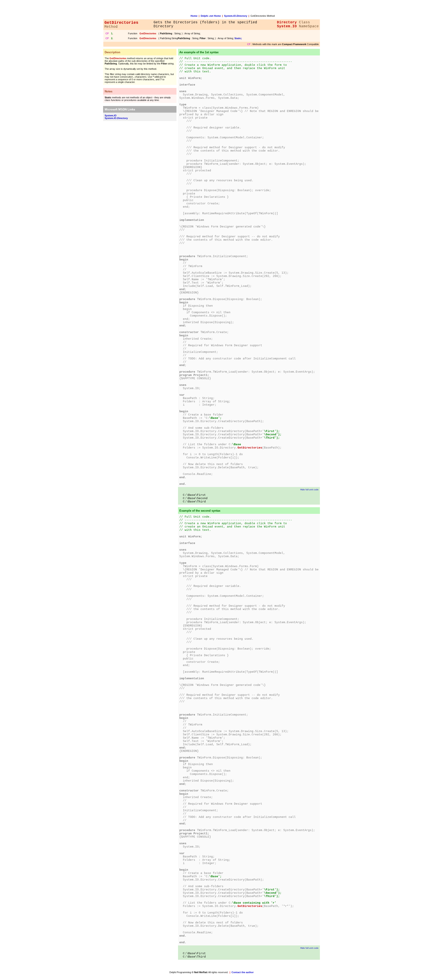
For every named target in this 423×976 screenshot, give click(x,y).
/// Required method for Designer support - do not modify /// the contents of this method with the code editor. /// (232, 151)
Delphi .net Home (211, 16)
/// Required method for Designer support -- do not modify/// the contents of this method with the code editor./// (229, 240)
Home (194, 16)
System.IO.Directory (235, 16)
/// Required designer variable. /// (210, 129)
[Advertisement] (120, 190)
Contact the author (243, 972)
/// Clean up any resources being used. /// (216, 182)
